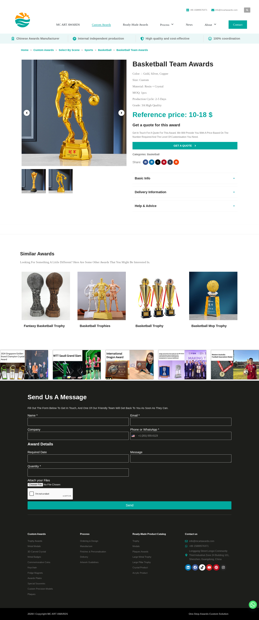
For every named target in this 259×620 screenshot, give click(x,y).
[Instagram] (223, 567)
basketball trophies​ (95, 326)
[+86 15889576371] (187, 10)
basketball (153, 154)
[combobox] (133, 436)
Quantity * (34, 466)
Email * (135, 415)
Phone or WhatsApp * (144, 429)
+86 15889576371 (198, 10)
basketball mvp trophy (209, 326)
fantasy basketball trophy (44, 326)
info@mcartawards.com (226, 10)
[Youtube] (209, 567)
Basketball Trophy (149, 326)
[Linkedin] (188, 567)
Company (34, 429)
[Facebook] (195, 567)
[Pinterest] (216, 567)
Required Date (37, 452)
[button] (27, 113)
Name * (33, 415)
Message (136, 452)
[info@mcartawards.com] (212, 10)
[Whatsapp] (253, 605)
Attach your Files (39, 480)
